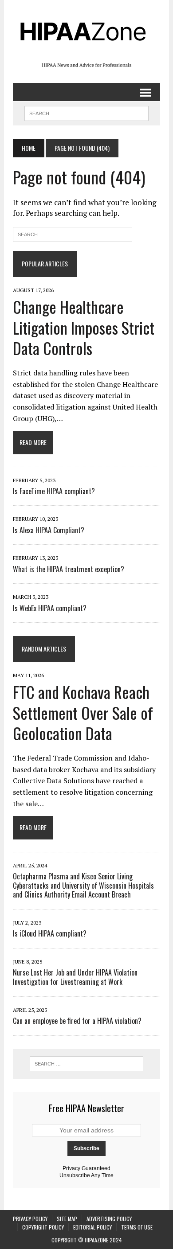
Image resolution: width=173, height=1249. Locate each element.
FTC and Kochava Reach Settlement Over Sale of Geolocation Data (83, 712)
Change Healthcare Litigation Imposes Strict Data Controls (83, 327)
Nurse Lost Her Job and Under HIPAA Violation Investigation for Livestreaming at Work (75, 977)
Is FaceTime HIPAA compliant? (54, 491)
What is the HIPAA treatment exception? (68, 569)
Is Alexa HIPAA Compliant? (48, 530)
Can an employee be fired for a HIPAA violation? (77, 1020)
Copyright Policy (43, 1227)
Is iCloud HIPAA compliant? (49, 933)
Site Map (67, 1218)
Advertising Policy (109, 1218)
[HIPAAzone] (86, 31)
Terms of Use (137, 1227)
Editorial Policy (92, 1227)
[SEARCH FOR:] (86, 112)
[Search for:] (72, 233)
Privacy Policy (30, 1218)
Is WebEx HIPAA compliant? (49, 608)
